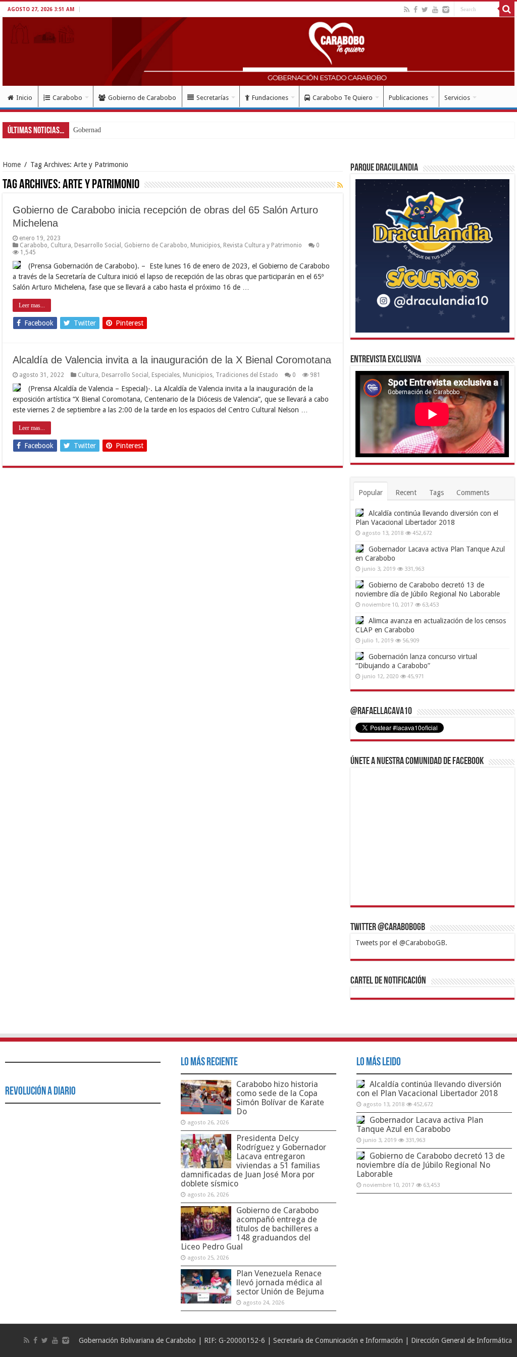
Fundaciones (270, 97)
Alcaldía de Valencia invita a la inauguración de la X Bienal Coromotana (172, 359)
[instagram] (445, 10)
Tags (436, 492)
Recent (406, 492)
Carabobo (67, 97)
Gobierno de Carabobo (142, 97)
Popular (370, 492)
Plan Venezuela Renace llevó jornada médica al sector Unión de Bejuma (280, 1282)
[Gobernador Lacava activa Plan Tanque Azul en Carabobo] (359, 549)
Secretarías (212, 97)
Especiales (165, 374)
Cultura (60, 245)
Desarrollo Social (97, 245)
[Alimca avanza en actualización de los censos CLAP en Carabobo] (359, 620)
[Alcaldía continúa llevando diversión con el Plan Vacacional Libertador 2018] (359, 513)
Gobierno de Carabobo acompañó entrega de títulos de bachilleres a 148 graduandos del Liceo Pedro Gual (250, 1229)
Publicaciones (408, 97)
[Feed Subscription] (340, 185)
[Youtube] (435, 10)
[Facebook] (415, 10)
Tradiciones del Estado (247, 374)
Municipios (205, 245)
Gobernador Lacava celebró (112, 130)
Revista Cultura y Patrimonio (262, 245)
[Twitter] (425, 10)
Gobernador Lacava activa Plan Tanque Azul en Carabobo (419, 1124)
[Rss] (406, 10)
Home (12, 164)
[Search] (506, 9)
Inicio (24, 97)
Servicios (457, 97)
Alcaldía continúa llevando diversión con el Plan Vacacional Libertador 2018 (428, 1088)
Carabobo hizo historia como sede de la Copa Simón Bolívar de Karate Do (280, 1097)
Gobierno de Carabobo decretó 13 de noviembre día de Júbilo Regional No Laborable (430, 1165)
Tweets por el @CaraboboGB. (401, 943)
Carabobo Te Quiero (343, 97)
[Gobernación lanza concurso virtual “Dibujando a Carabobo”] (359, 656)
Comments (472, 492)
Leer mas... (32, 305)
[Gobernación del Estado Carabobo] (258, 51)
